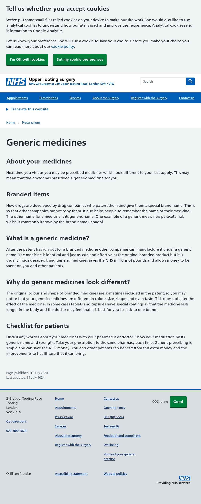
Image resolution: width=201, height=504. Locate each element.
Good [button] (178, 401)
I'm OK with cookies (27, 59)
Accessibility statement (71, 474)
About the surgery (105, 98)
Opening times (114, 408)
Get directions (16, 421)
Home (10, 123)
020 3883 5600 (16, 431)
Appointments (17, 98)
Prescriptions (48, 98)
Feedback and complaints (122, 436)
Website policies (115, 474)
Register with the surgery (149, 98)
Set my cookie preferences (80, 59)
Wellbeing (111, 445)
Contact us (186, 98)
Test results (111, 426)
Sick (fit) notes (114, 417)
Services (75, 98)
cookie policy (62, 46)
